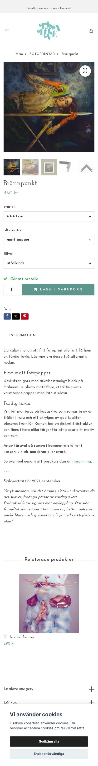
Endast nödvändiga (49, 754)
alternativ (12, 230)
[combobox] (49, 216)
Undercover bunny (19, 637)
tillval (8, 254)
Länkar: (10, 702)
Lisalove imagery (18, 689)
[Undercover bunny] (49, 603)
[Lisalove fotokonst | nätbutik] (49, 31)
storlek (9, 207)
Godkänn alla (49, 741)
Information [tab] (22, 335)
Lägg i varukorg (61, 289)
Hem (19, 54)
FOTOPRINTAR (42, 54)
